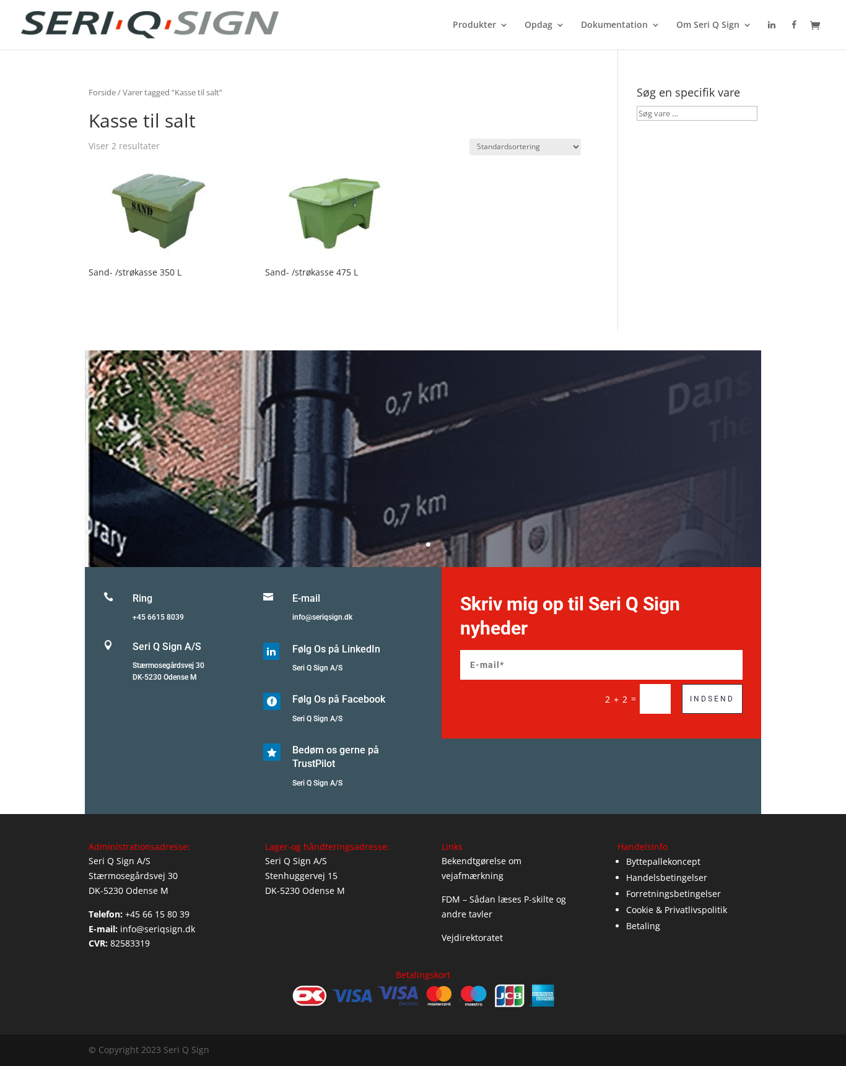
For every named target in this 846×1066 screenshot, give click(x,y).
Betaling (643, 926)
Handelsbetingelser (666, 877)
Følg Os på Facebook (338, 699)
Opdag (538, 25)
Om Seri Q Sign (707, 25)
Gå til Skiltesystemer (422, 476)
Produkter (474, 25)
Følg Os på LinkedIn (336, 649)
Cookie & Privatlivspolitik (676, 910)
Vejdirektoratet (472, 937)
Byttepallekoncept (663, 861)
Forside (102, 92)
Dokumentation (614, 25)
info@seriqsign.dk (322, 617)
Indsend (712, 699)
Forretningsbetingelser (673, 893)
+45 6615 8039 (158, 617)
